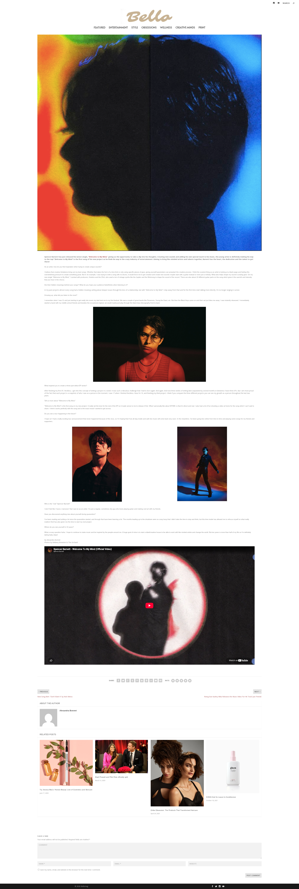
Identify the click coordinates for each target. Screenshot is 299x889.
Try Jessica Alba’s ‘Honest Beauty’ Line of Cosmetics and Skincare (66, 790)
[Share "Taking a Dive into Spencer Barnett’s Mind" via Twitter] (123, 680)
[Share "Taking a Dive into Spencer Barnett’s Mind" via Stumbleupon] (151, 680)
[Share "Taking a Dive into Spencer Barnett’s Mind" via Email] (155, 680)
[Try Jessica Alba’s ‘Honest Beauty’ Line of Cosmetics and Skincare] (66, 763)
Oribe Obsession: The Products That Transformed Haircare (174, 810)
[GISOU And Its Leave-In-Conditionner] (232, 766)
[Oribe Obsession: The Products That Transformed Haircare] (177, 773)
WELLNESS (166, 27)
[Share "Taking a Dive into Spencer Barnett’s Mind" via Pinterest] (137, 680)
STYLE (134, 27)
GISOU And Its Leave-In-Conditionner (221, 797)
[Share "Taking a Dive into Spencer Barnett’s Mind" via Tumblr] (132, 680)
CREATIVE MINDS (185, 27)
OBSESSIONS (149, 27)
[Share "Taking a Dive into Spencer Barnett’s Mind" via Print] (160, 680)
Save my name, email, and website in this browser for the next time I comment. (70, 870)
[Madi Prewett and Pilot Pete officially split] (121, 756)
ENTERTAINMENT (118, 27)
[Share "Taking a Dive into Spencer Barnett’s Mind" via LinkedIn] (141, 680)
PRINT (202, 27)
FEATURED (99, 27)
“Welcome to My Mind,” (98, 257)
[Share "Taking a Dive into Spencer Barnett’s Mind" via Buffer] (146, 680)
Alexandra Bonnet (68, 711)
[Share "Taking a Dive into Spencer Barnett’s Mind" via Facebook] (118, 680)
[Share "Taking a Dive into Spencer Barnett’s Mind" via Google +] (127, 680)
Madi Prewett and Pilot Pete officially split (111, 777)
